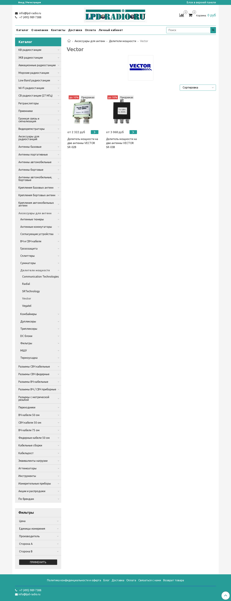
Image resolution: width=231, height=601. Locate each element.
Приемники (25, 110)
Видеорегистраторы (31, 128)
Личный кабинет (111, 30)
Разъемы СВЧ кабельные (34, 366)
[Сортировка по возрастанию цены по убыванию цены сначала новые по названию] (198, 88)
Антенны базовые (29, 146)
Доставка (75, 30)
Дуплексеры (28, 321)
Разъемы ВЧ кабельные (33, 381)
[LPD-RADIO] (115, 14)
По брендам (26, 498)
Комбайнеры (28, 314)
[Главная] (69, 41)
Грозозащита (29, 248)
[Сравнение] (181, 14)
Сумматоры (28, 263)
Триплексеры (28, 328)
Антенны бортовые (30, 169)
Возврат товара (173, 580)
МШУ (23, 350)
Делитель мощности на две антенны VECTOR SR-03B (121, 143)
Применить (38, 562)
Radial (26, 283)
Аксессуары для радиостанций (28, 138)
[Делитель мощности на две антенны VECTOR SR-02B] (83, 111)
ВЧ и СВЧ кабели (30, 241)
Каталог (22, 30)
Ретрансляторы (28, 103)
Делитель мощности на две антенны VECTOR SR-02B (82, 143)
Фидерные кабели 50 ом (34, 437)
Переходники (26, 407)
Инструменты (27, 475)
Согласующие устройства (36, 234)
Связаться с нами (149, 580)
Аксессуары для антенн (90, 41)
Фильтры (26, 343)
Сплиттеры (27, 255)
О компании (39, 30)
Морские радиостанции (33, 72)
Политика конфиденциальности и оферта (74, 580)
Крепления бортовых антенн (36, 195)
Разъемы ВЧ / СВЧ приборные (37, 389)
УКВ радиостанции (30, 57)
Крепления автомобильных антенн (36, 204)
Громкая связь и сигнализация (28, 120)
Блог (106, 580)
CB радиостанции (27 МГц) (35, 95)
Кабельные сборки (30, 445)
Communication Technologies (40, 276)
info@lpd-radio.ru (29, 13)
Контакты (58, 30)
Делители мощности (122, 41)
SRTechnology (31, 291)
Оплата (90, 30)
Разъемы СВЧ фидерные (33, 374)
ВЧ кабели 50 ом (29, 414)
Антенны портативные (33, 154)
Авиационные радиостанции (37, 65)
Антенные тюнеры (32, 219)
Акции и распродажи (31, 491)
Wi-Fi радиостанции (31, 87)
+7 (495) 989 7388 (30, 17)
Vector (26, 298)
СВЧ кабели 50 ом (29, 422)
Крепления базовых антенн (35, 187)
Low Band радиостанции (34, 80)
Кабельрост (26, 453)
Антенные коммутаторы (36, 226)
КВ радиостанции (29, 49)
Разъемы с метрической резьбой (33, 398)
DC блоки (26, 335)
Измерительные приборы (34, 483)
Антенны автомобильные (34, 162)
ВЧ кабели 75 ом (29, 430)
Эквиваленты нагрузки (33, 460)
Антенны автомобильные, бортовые (35, 178)
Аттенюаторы (27, 468)
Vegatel (26, 305)
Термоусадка (29, 357)
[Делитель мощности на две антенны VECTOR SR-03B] (122, 111)
